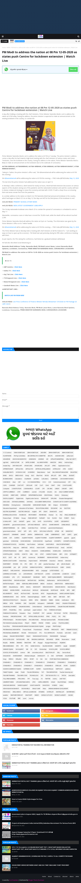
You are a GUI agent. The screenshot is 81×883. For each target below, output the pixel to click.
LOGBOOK (65, 574)
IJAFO (24, 557)
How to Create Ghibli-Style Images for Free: (27, 799)
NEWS (8, 47)
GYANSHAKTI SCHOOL (9, 544)
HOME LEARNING (45, 551)
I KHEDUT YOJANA (51, 554)
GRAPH (30, 534)
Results (5, 643)
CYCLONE (42, 492)
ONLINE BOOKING (24, 607)
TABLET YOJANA (8, 672)
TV (42, 679)
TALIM (22, 672)
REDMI (57, 639)
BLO (32, 475)
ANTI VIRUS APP (17, 466)
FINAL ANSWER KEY (70, 515)
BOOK (47, 475)
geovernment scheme (18, 525)
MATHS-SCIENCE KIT (63, 580)
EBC (50, 505)
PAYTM (65, 613)
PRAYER (46, 629)
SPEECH (11, 659)
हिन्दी (19, 698)
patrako (49, 613)
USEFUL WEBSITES (43, 682)
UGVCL (55, 679)
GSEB (46, 534)
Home (4, 47)
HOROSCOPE (67, 551)
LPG (13, 577)
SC (31, 649)
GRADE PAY (69, 531)
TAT (43, 672)
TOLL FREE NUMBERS (9, 679)
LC (62, 570)
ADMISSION (32, 459)
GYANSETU (57, 541)
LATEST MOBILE (54, 570)
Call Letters (45, 479)
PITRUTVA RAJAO (8, 620)
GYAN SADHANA (25, 541)
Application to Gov (64, 466)
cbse (14, 482)
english (34, 511)
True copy (35, 679)
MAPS (43, 577)
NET (68, 597)
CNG (58, 485)
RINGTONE (28, 643)
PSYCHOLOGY (32, 633)
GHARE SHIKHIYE (54, 525)
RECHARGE (50, 639)
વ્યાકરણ (31, 698)
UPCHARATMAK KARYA (23, 682)
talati (16, 672)
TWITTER (47, 679)
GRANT (23, 534)
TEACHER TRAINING (9, 675)
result (73, 639)
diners (72, 876)
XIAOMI (70, 695)
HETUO (32, 548)
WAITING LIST (60, 692)
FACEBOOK (22, 515)
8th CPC (50, 456)
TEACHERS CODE (22, 675)
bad (49, 472)
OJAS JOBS (32, 603)
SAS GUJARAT (20, 649)
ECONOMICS (64, 505)
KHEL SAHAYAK (15, 570)
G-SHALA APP (7, 521)
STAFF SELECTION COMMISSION (59, 659)
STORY (66, 666)
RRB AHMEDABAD (8, 646)
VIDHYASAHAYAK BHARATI (11, 688)
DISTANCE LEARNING (18, 502)
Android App (68, 462)
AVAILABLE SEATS (8, 472)
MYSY (42, 593)
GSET (63, 534)
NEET (55, 597)
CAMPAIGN (54, 479)
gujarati (66, 538)
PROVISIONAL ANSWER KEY (11, 633)
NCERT (44, 597)
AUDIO (70, 469)
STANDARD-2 (51, 662)
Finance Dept (7, 518)
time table (72, 675)
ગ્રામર (24, 698)
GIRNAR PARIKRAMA (9, 528)
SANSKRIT (72, 646)
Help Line (16, 548)
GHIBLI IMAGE (66, 525)
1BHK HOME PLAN (19, 452)
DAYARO (5, 495)
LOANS (48, 574)
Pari (45, 610)
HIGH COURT (41, 548)
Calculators (18, 479)
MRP (73, 590)
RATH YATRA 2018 (8, 639)
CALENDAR (27, 479)
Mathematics (51, 580)
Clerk (47, 485)
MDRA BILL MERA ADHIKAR (30, 584)
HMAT (21, 551)
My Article (35, 593)
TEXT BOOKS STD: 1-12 (52, 675)
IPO (26, 564)
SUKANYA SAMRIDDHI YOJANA (12, 669)
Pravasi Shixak (27, 629)
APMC (54, 466)
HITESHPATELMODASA (9, 551)
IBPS (60, 554)
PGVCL (54, 616)
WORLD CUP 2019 (46, 695)
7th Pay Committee (19, 456)
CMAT (53, 485)
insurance (52, 561)
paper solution (37, 610)
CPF (43, 489)
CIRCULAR (29, 485)
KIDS (37, 570)
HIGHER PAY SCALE (52, 548)
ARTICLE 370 (29, 469)
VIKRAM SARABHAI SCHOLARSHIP (58, 688)
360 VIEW (43, 452)
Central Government (59, 482)
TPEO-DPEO (21, 679)
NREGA (5, 603)
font (60, 518)
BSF (60, 475)
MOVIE (62, 590)
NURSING (18, 603)
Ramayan (63, 636)
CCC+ (44, 482)
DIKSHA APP (44, 498)
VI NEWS (54, 685)
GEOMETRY (6, 525)
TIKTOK (64, 675)
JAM (40, 564)
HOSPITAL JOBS (7, 554)
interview (68, 561)
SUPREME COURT (29, 669)
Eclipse (55, 505)
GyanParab (48, 541)
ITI (35, 564)
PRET (62, 629)
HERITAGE (24, 548)
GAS (34, 521)
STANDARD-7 (28, 666)
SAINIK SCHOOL (35, 646)
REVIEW (12, 643)
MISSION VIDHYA (60, 587)
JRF (19, 567)
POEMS (48, 623)
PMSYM (41, 623)
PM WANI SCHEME (63, 620)
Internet (60, 561)
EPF (40, 511)
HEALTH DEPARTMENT (63, 544)
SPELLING (18, 659)
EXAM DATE (53, 511)
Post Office (6, 626)
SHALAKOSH (6, 656)
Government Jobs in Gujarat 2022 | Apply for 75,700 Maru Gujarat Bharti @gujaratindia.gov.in (45, 814)
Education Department (10, 508)
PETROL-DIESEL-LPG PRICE (36, 616)
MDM (18, 584)
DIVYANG (29, 502)
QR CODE (68, 633)
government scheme (9, 531)
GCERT (57, 521)
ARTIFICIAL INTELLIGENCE (43, 469)
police (54, 623)
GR (62, 531)
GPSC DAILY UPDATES (46, 531)
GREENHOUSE (39, 534)
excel (60, 511)
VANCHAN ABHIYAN (9, 685)
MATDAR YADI (32, 580)
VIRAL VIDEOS (17, 692)
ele (61, 508)
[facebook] (21, 711)
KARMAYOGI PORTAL (36, 567)
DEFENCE (23, 495)
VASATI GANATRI (35, 685)
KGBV (62, 567)
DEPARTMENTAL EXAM (35, 495)
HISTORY (69, 548)
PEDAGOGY (73, 613)
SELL (58, 652)
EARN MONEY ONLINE (39, 505)
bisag (27, 475)
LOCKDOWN (56, 574)
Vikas (44, 688)
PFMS (47, 616)
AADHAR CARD (59, 456)
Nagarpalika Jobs (52, 593)
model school (26, 590)
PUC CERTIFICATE (49, 633)
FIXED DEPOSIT (32, 518)
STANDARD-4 (72, 662)
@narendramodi (10, 178)
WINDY (37, 695)
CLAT (41, 485)
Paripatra (22, 613)
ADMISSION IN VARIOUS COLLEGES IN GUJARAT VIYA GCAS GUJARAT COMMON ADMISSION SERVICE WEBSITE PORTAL (45, 791)
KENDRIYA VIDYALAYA (51, 567)
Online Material (37, 607)
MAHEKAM (36, 577)
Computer (6, 489)
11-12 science (7, 452)
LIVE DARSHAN (28, 574)
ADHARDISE (6, 459)
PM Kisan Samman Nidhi (48, 620)
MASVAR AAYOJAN (19, 580)
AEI (47, 459)
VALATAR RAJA (62, 682)
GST (10, 538)
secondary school (37, 652)
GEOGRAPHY (65, 521)
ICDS (66, 554)
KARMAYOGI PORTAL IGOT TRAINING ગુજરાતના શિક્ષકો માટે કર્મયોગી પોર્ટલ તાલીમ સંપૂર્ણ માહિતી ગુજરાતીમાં (44, 763)
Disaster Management (65, 498)
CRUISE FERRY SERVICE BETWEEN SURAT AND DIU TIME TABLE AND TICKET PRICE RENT (40, 865)
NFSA (36, 600)
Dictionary (65, 495)
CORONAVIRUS (28, 489)
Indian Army (64, 557)
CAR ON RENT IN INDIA (67, 479)
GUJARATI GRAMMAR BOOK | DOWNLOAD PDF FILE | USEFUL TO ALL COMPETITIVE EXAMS (42, 856)
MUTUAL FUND (25, 593)
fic (56, 515)
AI (22, 462)
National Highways (33, 597)
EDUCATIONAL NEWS (42, 508)
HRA (31, 554)
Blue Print (39, 475)
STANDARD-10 (18, 662)
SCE (36, 649)
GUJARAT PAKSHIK (27, 538)
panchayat (27, 610)
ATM (64, 469)
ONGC (58, 603)
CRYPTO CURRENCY (9, 492)
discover (65, 876)
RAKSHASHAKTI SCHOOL (40, 636)
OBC (25, 603)
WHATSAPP (28, 695)
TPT (29, 679)
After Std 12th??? (71, 459)
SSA (41, 659)
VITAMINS (41, 692)
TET (42, 675)
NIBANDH (44, 600)
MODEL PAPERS (14, 590)
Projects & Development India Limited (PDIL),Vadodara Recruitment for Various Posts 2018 (43, 823)
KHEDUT (5, 570)
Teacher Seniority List (66, 672)
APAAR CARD (28, 466)
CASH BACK (6, 482)
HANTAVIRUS (50, 544)
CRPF (70, 489)
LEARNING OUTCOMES (9, 574)
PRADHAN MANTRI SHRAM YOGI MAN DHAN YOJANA (27, 626)
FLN (48, 518)
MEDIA (42, 584)
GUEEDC (16, 538)
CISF (36, 485)
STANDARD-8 (38, 666)
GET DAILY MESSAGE (34, 525)
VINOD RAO (6, 692)
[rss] (60, 715)
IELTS (4, 557)
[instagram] (60, 711)
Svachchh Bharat (48, 669)
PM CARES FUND (34, 620)
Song (4, 659)
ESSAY (45, 511)
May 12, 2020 (74, 178)
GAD (15, 521)
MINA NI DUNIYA (48, 587)
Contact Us (57, 876)
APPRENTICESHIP (8, 469)
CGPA (5, 485)
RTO (27, 646)
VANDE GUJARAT (23, 685)
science (22, 652)
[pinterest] (21, 720)
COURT (37, 489)
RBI (28, 639)
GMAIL (24, 528)
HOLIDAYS (35, 551)
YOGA (5, 698)
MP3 (68, 590)
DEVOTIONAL (48, 495)
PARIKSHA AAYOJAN (55, 610)
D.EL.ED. (49, 492)
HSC (36, 554)
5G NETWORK (7, 456)
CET (69, 482)
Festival (51, 515)
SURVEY (38, 669)
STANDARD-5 (7, 666)
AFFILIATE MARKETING (57, 459)
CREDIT (57, 489)
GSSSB (5, 538)
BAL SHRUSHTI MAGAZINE (60, 472)
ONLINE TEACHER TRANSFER (66, 607)
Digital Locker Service (32, 498)
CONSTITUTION (16, 489)
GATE (39, 521)
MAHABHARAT (26, 577)
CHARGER (12, 485)
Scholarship (42, 649)
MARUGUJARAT (68, 577)
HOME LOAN (57, 551)
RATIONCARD (21, 639)
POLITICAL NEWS (64, 623)
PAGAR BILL (12, 610)
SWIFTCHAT (59, 669)
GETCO (44, 525)
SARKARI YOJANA (8, 649)
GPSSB (57, 531)
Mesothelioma (13, 587)
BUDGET (71, 475)
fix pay (24, 518)
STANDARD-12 (40, 662)
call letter (36, 479)
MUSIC (16, 593)
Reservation (65, 639)
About (50, 876)
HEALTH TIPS (7, 548)
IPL (21, 564)
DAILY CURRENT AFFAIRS (66, 492)
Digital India (19, 498)
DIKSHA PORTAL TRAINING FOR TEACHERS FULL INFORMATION (33, 745)
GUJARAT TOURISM (41, 538)
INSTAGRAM (43, 561)
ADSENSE (41, 459)
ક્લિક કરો (73, 69)
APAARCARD (38, 466)
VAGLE (53, 682)
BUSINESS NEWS (7, 479)
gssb (75, 534)
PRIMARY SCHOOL (72, 629)
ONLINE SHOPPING (49, 607)
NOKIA (57, 600)
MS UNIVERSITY (7, 593)
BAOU (11, 475)
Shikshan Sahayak (30, 656)
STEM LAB (58, 666)
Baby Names (41, 472)
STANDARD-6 (17, 666)
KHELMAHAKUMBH (27, 570)
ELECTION (67, 508)
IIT (19, 557)
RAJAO (28, 636)
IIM (15, 557)
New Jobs (23, 600)
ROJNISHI (62, 643)
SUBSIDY (72, 666)
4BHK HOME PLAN (67, 452)
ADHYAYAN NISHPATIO (19, 459)
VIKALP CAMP (36, 688)
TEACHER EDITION (52, 672)
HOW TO (24, 554)
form (72, 518)
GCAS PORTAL (48, 521)
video (61, 685)
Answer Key (6, 466)
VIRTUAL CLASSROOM (29, 692)
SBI (27, 649)
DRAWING (6, 505)
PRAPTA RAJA (57, 626)
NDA (49, 597)
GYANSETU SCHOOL (69, 541)
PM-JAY (27, 623)
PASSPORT (36, 613)
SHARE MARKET (17, 656)
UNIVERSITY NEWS (8, 682)
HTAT (42, 554)
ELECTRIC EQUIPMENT (9, 511)
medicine (49, 584)
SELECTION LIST (50, 652)
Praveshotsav (38, 629)
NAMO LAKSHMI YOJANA (67, 593)
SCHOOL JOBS (53, 649)
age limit (5, 462)
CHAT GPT (21, 485)
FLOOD (54, 518)
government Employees (56, 528)
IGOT (10, 557)
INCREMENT (41, 557)
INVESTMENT (7, 564)
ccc (24, 482)
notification (65, 600)
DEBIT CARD (14, 495)
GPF (25, 531)
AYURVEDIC (31, 472)
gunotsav (6, 541)
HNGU (27, 551)
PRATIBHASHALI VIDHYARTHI (11, 629)
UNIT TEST (63, 679)
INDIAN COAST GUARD (10, 561)
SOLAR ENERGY (69, 656)
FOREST (66, 518)
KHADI (68, 567)
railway (5, 636)
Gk (18, 528)
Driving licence (16, 505)
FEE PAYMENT (32, 515)
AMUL (60, 462)
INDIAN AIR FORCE (52, 557)
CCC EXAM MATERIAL (34, 482)
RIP (34, 643)
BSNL (65, 475)
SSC (46, 659)
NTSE (11, 603)
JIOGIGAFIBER (7, 567)
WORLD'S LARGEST (60, 695)
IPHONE (15, 564)
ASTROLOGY (56, 469)
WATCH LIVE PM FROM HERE (14, 295)
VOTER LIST (50, 692)
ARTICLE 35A (19, 469)
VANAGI (71, 682)
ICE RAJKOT (73, 554)
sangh (65, 646)
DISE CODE (6, 502)
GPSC (35, 531)
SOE (52, 656)
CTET (18, 492)
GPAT (19, 531)
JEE (58, 564)
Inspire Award (33, 561)
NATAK (23, 597)
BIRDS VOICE (19, 475)
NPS (72, 600)
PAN (20, 610)
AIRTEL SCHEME (30, 462)
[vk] (60, 720)
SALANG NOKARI (47, 646)
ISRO (31, 564)
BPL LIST (53, 475)
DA (56, 492)
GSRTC (69, 534)
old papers (41, 603)
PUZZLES (59, 633)
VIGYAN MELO (26, 688)
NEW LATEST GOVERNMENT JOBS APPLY (28, 205)
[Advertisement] (40, 17)
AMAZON (53, 462)
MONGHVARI (44, 590)
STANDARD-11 (29, 662)
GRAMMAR (15, 534)
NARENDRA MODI (8, 597)
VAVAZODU (46, 685)
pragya (48, 626)
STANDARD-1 (7, 662)
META (22, 587)
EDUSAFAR (54, 508)
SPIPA (25, 659)
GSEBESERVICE (55, 534)
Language (44, 570)
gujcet (73, 538)
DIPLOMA (54, 498)
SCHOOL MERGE (65, 649)
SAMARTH (58, 646)
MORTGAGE (54, 590)
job (15, 567)
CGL (74, 482)
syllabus (67, 669)
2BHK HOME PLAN (32, 452)
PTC (40, 633)
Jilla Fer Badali (65, 564)
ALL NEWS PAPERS (42, 462)
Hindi (62, 548)
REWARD (19, 643)
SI (48, 656)
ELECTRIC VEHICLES (24, 511)
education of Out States (26, 508)
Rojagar (40, 643)
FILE (61, 515)
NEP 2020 (62, 597)
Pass (29, 613)
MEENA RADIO (69, 584)
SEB (29, 652)
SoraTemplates (13, 880)
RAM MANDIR (54, 636)
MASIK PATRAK (7, 580)
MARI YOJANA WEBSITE (54, 577)
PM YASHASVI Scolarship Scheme (12, 623)
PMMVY (34, 623)
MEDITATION (59, 584)
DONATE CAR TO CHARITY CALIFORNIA (64, 502)
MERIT (5, 587)
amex (77, 876)
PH (59, 616)
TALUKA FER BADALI (33, 672)
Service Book (66, 652)
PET (25, 616)
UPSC (34, 682)
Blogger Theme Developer (36, 880)
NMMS (51, 600)
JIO (73, 564)
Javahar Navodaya (49, 564)
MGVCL (28, 587)
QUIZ (74, 633)
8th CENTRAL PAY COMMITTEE (36, 456)
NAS (17, 597)
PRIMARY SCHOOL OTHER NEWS (25, 202)
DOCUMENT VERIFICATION (43, 502)
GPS (30, 531)
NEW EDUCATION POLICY (10, 600)
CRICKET (64, 489)
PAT (43, 613)
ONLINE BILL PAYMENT (9, 607)
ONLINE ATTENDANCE (68, 603)
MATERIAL (42, 580)
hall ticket (40, 544)
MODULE (35, 590)
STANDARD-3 (61, 662)
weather (5, 695)
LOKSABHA (6, 577)
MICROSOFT (36, 587)
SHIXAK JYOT (41, 656)
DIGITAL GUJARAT (8, 498)
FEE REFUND (42, 515)
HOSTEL (17, 554)
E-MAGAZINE (26, 505)
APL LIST (47, 466)
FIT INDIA (16, 518)
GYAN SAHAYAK (38, 541)
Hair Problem (31, 544)
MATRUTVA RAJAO (8, 584)
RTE (17, 646)
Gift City (74, 525)
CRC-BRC (49, 489)
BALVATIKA (74, 472)
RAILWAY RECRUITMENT (17, 636)
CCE (50, 482)
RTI (22, 646)
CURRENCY (26, 492)
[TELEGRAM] (60, 725)
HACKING (22, 544)
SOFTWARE (59, 656)
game (28, 521)
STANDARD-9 (49, 666)
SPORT (32, 659)
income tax (32, 557)
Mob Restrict (71, 587)
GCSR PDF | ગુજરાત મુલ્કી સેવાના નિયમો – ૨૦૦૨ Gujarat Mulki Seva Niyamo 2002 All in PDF (41, 754)
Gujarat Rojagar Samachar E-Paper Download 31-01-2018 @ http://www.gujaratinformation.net (32, 833)
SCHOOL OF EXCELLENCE (10, 652)
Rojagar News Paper (51, 643)
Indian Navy (22, 561)
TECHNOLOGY (34, 675)
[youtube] (21, 725)
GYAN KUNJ (14, 541)
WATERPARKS (70, 692)
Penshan (5, 616)
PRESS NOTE (55, 629)
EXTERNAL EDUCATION (10, 515)
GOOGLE (43, 528)
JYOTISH (25, 567)
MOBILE (5, 590)
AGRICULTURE (15, 462)
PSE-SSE (24, 633)
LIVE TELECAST (39, 574)
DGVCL (57, 495)
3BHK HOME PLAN (54, 452)
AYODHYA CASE (20, 472)
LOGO (73, 574)
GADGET (21, 521)
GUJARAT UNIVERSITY (55, 538)
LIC (20, 574)
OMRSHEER (50, 603)
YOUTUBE (12, 698)
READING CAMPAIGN (38, 639)
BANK (5, 475)
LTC (18, 577)
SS (37, 659)
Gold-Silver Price (33, 528)
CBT (19, 482)
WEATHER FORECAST (17, 695)
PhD (64, 616)
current (34, 492)
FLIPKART (42, 518)
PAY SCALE (57, 613)
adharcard (70, 456)
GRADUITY (6, 534)
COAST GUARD (67, 485)
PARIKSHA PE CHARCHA (10, 613)
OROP (5, 610)
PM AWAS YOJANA (21, 620)
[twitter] (21, 715)
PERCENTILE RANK (16, 616)
